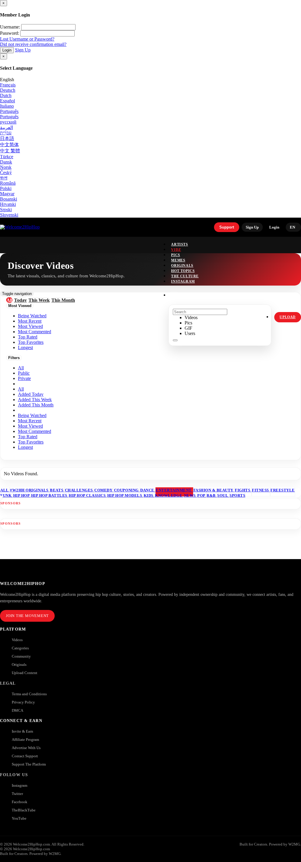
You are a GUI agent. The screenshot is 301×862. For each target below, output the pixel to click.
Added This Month (35, 404)
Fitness (261, 490)
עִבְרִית (5, 132)
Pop (201, 495)
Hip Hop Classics (88, 495)
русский (8, 121)
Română (8, 183)
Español (7, 100)
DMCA (17, 710)
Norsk (5, 167)
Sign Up (23, 49)
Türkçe (6, 156)
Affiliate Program (25, 739)
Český (6, 172)
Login (6, 50)
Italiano (7, 106)
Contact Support (25, 756)
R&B (212, 495)
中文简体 (9, 144)
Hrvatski (8, 204)
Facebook (19, 802)
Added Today (31, 394)
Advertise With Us (26, 748)
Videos (17, 640)
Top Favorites (31, 441)
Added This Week (35, 399)
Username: (10, 26)
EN (292, 227)
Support (226, 227)
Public (24, 373)
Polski (5, 188)
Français (8, 84)
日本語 (7, 138)
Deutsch (7, 90)
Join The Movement (27, 615)
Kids (149, 495)
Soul (223, 495)
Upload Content (24, 673)
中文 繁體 (10, 150)
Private (24, 378)
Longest (25, 447)
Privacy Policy (23, 702)
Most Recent (29, 420)
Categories (20, 648)
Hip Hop (22, 495)
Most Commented (34, 431)
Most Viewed (30, 426)
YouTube (19, 818)
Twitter (17, 793)
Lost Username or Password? (27, 38)
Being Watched (32, 415)
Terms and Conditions (29, 694)
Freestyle (282, 490)
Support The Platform (29, 764)
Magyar (7, 193)
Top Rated (27, 436)
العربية (6, 127)
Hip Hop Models (125, 495)
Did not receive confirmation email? (33, 44)
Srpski (6, 209)
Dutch (5, 95)
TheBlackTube (24, 810)
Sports (237, 495)
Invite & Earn (22, 731)
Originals (19, 664)
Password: (9, 33)
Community (21, 656)
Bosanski (8, 198)
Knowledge (169, 495)
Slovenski (9, 214)
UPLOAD (288, 317)
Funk (6, 495)
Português (9, 111)
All (21, 367)
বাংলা (3, 177)
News (190, 495)
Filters (14, 358)
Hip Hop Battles (49, 495)
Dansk (6, 161)
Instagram (183, 281)
